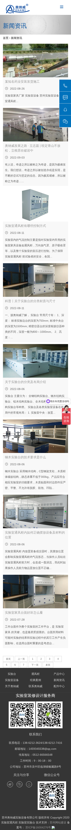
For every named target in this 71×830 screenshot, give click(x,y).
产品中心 (59, 673)
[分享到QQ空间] (29, 784)
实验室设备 (12, 680)
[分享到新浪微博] (10, 784)
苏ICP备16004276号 (38, 827)
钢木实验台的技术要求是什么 (25, 457)
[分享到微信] (19, 784)
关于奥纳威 (12, 686)
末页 (48, 665)
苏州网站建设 (58, 822)
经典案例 (35, 680)
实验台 (12, 673)
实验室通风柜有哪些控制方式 (25, 225)
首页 (5, 38)
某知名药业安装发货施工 (22, 81)
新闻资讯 (16, 38)
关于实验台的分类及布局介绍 (25, 382)
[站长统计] (53, 827)
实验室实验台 (27, 822)
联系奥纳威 (35, 686)
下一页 (34, 665)
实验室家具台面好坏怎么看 (24, 612)
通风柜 (35, 673)
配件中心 (59, 686)
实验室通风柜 (9, 822)
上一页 (21, 659)
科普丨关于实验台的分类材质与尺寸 (30, 301)
